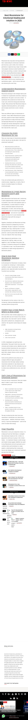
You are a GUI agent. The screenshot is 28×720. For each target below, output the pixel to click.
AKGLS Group (12, 715)
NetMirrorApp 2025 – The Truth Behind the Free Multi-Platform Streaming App (16, 463)
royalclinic (11, 487)
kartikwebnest (12, 473)
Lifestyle (13, 455)
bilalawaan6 (12, 466)
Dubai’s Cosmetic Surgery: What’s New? (20, 520)
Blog (5, 702)
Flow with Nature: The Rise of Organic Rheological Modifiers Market (11, 710)
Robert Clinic (12, 499)
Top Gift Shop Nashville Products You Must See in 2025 (17, 511)
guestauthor (16, 23)
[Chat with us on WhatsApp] (3, 716)
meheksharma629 (13, 480)
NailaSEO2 (11, 506)
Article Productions (14, 717)
